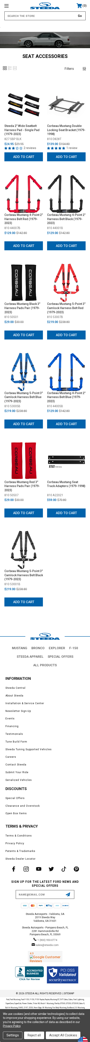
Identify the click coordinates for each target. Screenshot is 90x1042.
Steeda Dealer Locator (20, 858)
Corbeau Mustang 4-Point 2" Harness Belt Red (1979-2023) (23, 219)
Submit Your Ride (16, 772)
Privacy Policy (14, 843)
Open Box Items (16, 813)
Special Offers (60, 657)
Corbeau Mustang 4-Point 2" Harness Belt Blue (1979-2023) (66, 397)
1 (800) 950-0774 (47, 940)
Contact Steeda (15, 764)
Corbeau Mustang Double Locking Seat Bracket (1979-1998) (66, 130)
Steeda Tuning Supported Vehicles (28, 749)
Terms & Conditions (18, 835)
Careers (10, 756)
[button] (4, 69)
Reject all (34, 1035)
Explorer (57, 648)
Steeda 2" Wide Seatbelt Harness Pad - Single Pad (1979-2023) (22, 130)
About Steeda (14, 695)
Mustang (19, 648)
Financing (12, 726)
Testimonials (14, 734)
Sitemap (69, 993)
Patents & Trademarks (20, 851)
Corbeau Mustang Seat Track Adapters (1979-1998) (66, 484)
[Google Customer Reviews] (45, 956)
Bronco (38, 648)
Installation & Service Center (24, 703)
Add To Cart (23, 157)
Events (10, 718)
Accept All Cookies (63, 1035)
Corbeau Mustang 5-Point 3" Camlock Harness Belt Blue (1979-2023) (23, 397)
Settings (12, 1035)
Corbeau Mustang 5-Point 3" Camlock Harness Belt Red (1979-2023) (66, 308)
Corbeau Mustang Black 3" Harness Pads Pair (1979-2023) (22, 308)
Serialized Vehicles (18, 780)
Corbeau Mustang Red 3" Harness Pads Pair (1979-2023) (22, 486)
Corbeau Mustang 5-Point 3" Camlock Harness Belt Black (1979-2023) (23, 575)
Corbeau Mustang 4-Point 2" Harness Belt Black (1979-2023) (66, 219)
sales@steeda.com (47, 945)
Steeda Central (15, 687)
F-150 (73, 648)
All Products (45, 665)
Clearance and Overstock (22, 805)
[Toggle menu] (12, 5)
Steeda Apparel (30, 657)
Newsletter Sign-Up (18, 711)
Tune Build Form (16, 741)
